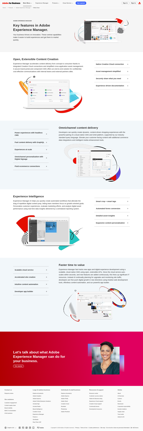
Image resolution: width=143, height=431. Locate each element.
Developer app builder (24, 291)
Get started (81, 3)
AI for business (8, 413)
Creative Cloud (37, 411)
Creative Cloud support (95, 404)
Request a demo (9, 393)
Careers (120, 398)
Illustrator (63, 406)
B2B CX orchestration (10, 410)
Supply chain (121, 411)
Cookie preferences (94, 427)
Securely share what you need (108, 79)
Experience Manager (42, 3)
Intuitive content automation (26, 284)
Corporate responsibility (124, 406)
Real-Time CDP (37, 422)
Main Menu (26, 3)
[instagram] (23, 428)
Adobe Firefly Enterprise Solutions (42, 401)
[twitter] (27, 428)
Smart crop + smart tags (106, 201)
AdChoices (135, 427)
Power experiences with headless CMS (29, 134)
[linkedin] (30, 428)
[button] (10, 427)
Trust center (121, 414)
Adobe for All (121, 417)
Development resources (95, 409)
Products (55, 3)
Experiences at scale (23, 149)
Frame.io (35, 417)
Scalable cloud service (24, 270)
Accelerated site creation (25, 277)
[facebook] (20, 428)
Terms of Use (84, 427)
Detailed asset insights (105, 216)
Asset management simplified (108, 71)
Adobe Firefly (64, 398)
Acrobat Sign (36, 404)
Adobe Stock (64, 401)
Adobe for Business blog (95, 398)
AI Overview (121, 396)
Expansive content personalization (110, 223)
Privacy (77, 427)
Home (4, 7)
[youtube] (33, 428)
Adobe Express (37, 398)
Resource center (93, 393)
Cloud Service (67, 3)
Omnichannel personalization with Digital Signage (29, 158)
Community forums (94, 406)
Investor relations (122, 409)
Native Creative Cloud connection (110, 64)
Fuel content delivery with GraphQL (29, 142)
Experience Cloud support (96, 401)
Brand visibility (8, 408)
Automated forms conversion (108, 209)
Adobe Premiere (65, 411)
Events (119, 401)
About (119, 393)
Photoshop (64, 409)
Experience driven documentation (110, 86)
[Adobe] (140, 3)
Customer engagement (11, 402)
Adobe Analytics (37, 396)
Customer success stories (96, 396)
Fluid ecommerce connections (27, 166)
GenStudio (35, 419)
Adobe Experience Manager (23, 7)
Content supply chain (10, 405)
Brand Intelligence (37, 409)
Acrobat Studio (37, 406)
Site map (102, 427)
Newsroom (120, 404)
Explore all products (38, 393)
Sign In (125, 3)
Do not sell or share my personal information (118, 427)
